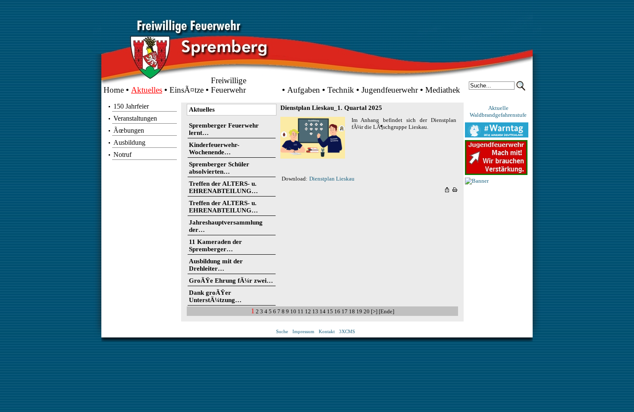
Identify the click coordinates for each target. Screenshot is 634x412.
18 (352, 311)
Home (114, 89)
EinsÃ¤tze (186, 89)
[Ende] (386, 311)
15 (330, 311)
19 (359, 311)
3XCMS (347, 331)
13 (315, 311)
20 (367, 311)
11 (301, 311)
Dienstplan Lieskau (332, 178)
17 (345, 311)
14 (323, 311)
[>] (375, 311)
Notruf (122, 154)
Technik (340, 89)
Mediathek (442, 89)
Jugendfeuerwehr (389, 89)
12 (308, 311)
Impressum (303, 331)
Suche (282, 331)
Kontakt (327, 331)
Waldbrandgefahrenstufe (498, 115)
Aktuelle (498, 108)
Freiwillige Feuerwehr (228, 85)
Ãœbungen (128, 130)
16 (337, 311)
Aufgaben (303, 89)
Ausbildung (129, 142)
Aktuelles (146, 89)
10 (293, 311)
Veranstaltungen (135, 118)
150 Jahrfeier (131, 106)
